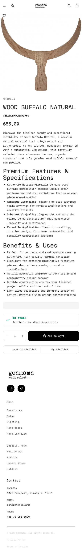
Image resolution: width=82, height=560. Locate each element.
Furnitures (14, 410)
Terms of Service (17, 546)
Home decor (14, 427)
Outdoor (12, 469)
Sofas (10, 416)
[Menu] (4, 5)
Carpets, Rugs (17, 445)
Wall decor (14, 451)
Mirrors (12, 457)
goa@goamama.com (18, 505)
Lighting (13, 422)
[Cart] (77, 6)
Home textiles (17, 433)
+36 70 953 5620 (18, 516)
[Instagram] (10, 388)
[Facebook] (21, 388)
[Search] (12, 6)
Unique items (16, 463)
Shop (10, 402)
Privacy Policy (16, 540)
